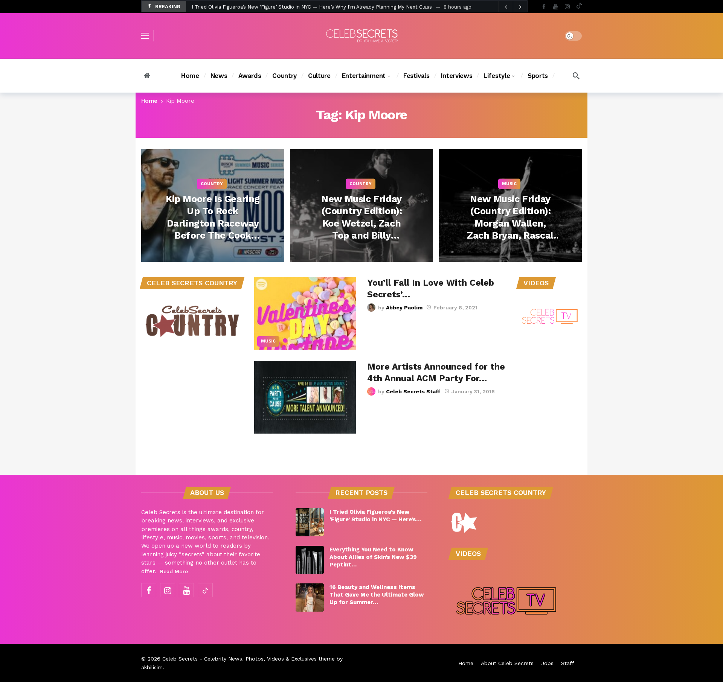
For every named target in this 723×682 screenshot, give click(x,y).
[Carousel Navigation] (513, 7)
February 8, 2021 (455, 307)
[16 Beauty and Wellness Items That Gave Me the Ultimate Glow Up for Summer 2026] (310, 597)
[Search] (576, 75)
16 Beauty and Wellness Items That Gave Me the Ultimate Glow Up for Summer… (376, 595)
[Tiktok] (579, 6)
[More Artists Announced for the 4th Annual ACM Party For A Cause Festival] (305, 397)
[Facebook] (544, 6)
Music (268, 341)
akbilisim (152, 667)
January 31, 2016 (473, 391)
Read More (174, 571)
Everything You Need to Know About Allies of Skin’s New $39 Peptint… (373, 557)
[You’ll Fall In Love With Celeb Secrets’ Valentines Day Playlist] (305, 313)
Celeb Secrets (180, 659)
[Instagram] (567, 6)
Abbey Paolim (404, 307)
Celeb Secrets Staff (413, 391)
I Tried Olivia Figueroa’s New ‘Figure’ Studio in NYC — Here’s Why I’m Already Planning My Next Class (312, 6)
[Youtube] (555, 6)
